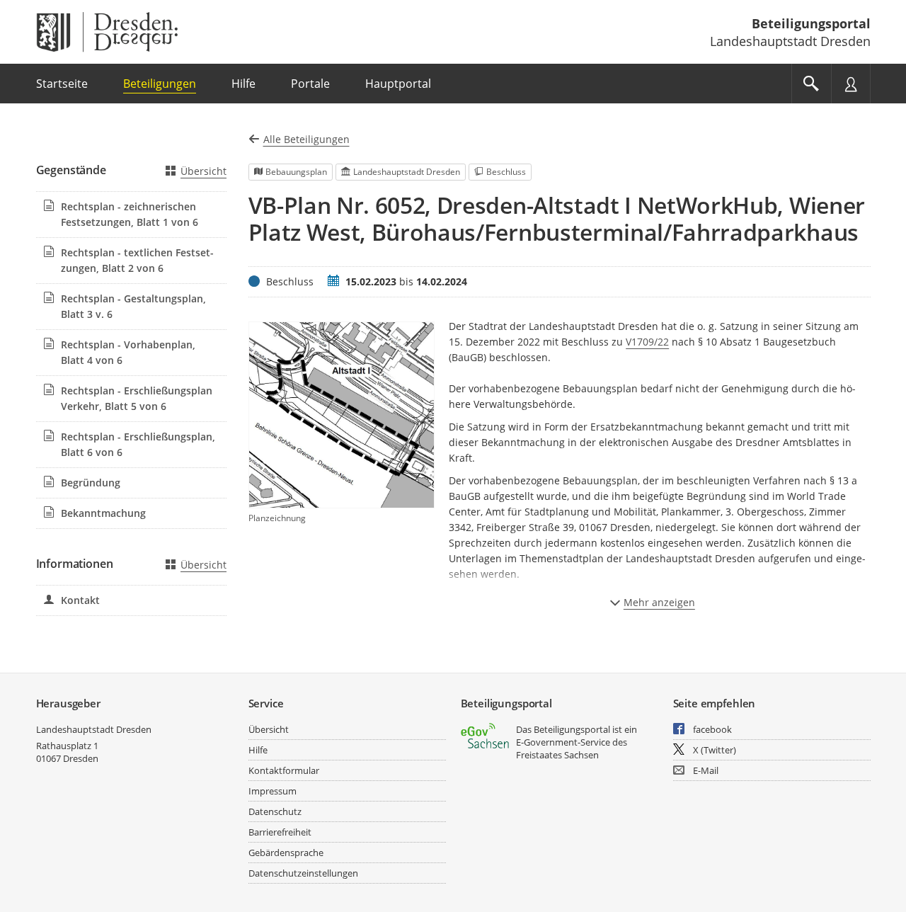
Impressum (272, 791)
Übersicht (203, 171)
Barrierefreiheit (279, 832)
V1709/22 (647, 341)
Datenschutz (275, 811)
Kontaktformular (283, 770)
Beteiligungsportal (811, 23)
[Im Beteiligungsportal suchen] (811, 83)
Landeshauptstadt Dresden (93, 729)
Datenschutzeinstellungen (303, 873)
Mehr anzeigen (659, 602)
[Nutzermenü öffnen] (851, 83)
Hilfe (258, 749)
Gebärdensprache (285, 852)
